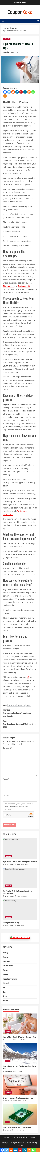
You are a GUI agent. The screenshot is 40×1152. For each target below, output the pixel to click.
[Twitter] (9, 92)
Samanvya (8, 1130)
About (13, 1138)
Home (6, 1138)
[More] (5, 96)
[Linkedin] (17, 92)
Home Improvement (10, 979)
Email (6, 787)
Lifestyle (6, 39)
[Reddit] (13, 92)
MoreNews (31, 1142)
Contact (32, 1138)
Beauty (5, 952)
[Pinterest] (21, 92)
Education (6, 961)
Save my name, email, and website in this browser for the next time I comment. (19, 807)
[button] (3, 21)
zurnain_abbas (9, 864)
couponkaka (8, 1040)
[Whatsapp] (33, 92)
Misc (4, 987)
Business (6, 957)
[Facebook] (5, 92)
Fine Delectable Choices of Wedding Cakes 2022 (19, 724)
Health (5, 974)
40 (28, 677)
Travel (5, 996)
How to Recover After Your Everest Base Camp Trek (19, 1067)
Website (6, 796)
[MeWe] (25, 92)
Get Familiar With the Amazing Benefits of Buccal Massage (17, 892)
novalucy (7, 52)
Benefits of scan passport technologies (17, 1127)
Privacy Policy (22, 1138)
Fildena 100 (21, 705)
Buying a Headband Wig (11, 922)
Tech (4, 992)
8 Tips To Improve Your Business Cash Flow (18, 1098)
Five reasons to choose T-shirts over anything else (17, 712)
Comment (7, 748)
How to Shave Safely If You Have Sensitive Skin (19, 1037)
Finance (5, 970)
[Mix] (29, 92)
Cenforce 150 (12, 705)
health (28, 705)
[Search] (38, 21)
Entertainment (8, 965)
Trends (5, 1000)
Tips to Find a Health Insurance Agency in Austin (20, 861)
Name (6, 779)
